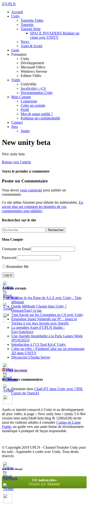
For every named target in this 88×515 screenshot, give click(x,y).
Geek (15, 50)
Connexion (29, 101)
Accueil (17, 12)
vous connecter (31, 190)
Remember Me (18, 267)
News (25, 42)
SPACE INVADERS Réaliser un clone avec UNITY (54, 35)
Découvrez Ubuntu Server (30, 357)
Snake (25, 131)
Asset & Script (31, 46)
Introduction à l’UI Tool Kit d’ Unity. (38, 344)
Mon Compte (21, 97)
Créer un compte (33, 105)
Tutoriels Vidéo (32, 20)
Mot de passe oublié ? (37, 114)
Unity (15, 16)
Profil (25, 110)
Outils (15, 80)
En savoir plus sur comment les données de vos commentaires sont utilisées (42, 206)
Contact (17, 122)
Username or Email (16, 249)
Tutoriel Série (31, 29)
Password (9, 258)
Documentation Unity (37, 93)
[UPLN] (9, 4)
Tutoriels (27, 25)
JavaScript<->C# (33, 88)
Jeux (14, 127)
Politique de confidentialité (40, 118)
